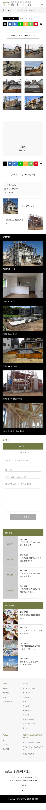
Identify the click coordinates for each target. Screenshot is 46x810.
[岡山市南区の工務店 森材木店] (17, 3)
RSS (23, 791)
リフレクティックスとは (31, 743)
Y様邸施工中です (9, 269)
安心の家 (26, 706)
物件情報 (6, 693)
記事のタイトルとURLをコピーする (23, 35)
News (5, 683)
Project (5, 735)
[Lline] (20, 24)
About (25, 683)
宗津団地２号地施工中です (12, 399)
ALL (4, 740)
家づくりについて (29, 688)
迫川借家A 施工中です (11, 366)
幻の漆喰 (26, 715)
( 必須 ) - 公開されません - (16, 477)
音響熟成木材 (27, 710)
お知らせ (6, 688)
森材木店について (29, 724)
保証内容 (26, 697)
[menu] (42, 3)
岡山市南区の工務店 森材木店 (27, 799)
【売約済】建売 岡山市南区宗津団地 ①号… (31, 574)
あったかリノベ (28, 693)
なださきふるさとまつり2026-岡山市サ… (30, 663)
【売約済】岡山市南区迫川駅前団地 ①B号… (30, 559)
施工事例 (6, 749)
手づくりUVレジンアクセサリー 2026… (31, 632)
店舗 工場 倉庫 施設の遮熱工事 (32, 736)
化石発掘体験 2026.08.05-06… (30, 616)
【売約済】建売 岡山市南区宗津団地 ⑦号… (31, 543)
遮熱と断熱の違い (29, 754)
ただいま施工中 (25, 18)
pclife (23, 147)
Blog (4, 697)
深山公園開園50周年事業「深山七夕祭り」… (30, 647)
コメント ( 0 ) (23, 446)
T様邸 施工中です (9, 302)
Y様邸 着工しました (10, 334)
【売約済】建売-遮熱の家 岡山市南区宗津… (30, 590)
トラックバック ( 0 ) (23, 452)
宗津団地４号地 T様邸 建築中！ (14, 431)
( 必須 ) (9, 470)
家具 (24, 702)
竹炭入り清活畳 (28, 719)
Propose (5, 744)
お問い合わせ (7, 702)
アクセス (26, 728)
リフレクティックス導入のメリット (33, 748)
